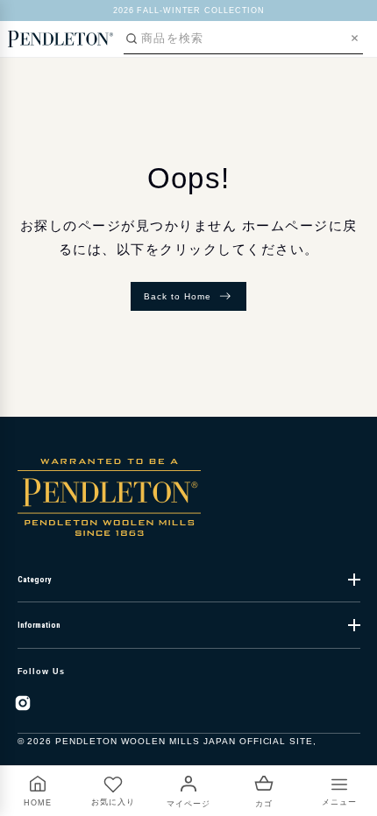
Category (34, 579)
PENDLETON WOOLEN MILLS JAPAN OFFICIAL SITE (184, 741)
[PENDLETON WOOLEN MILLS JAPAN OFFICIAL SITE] (60, 38)
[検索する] (131, 38)
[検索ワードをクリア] (354, 38)
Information (39, 625)
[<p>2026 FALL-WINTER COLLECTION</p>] (189, 11)
